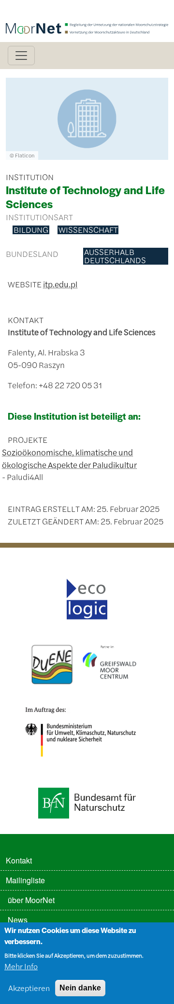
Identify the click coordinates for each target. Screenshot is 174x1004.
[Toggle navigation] (21, 55)
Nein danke (80, 988)
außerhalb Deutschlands (115, 256)
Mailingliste (25, 880)
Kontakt (19, 860)
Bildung (31, 230)
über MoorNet (31, 899)
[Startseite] (87, 13)
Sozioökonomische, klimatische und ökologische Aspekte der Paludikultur (69, 458)
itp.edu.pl (60, 284)
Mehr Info (21, 966)
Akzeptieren (29, 987)
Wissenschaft (88, 230)
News (18, 919)
